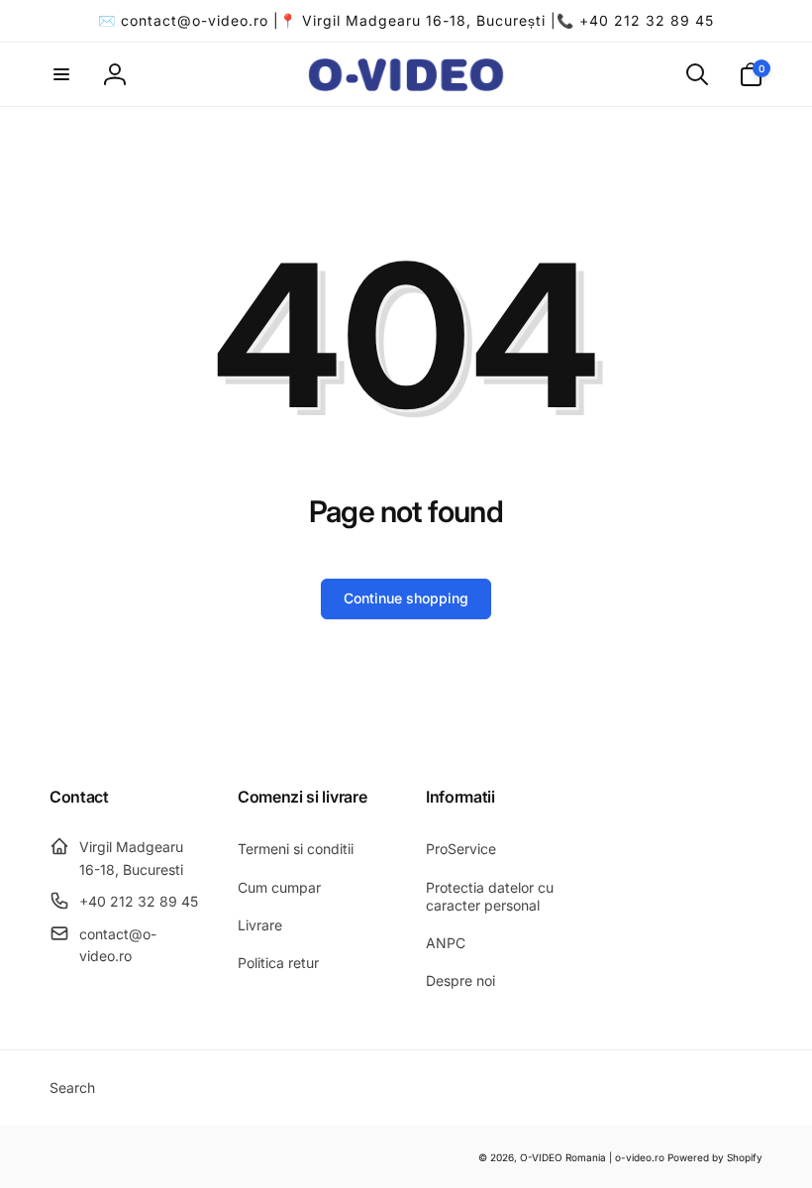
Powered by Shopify (714, 1157)
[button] (61, 74)
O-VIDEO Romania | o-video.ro (592, 1157)
